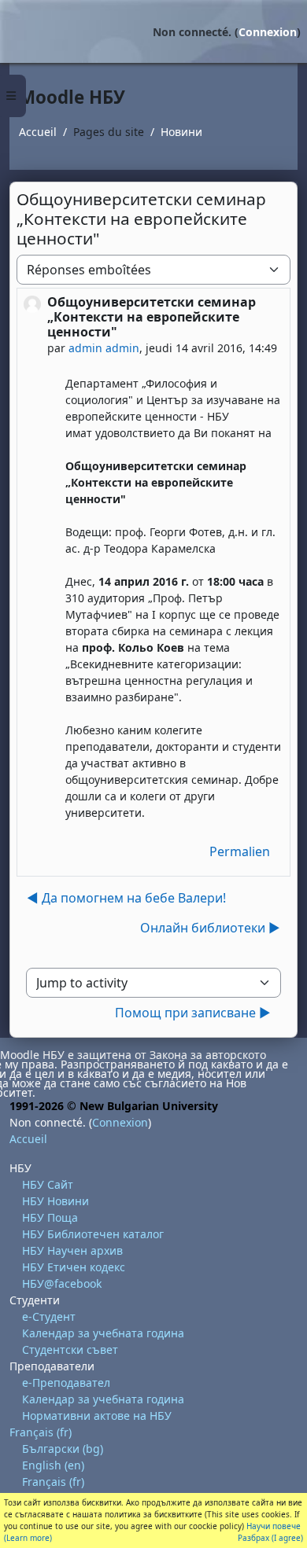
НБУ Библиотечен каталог (93, 1233)
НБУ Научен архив (72, 1250)
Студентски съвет (70, 1349)
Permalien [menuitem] (239, 851)
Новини (181, 131)
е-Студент (49, 1316)
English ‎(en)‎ (53, 1465)
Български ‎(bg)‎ (62, 1448)
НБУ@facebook (62, 1283)
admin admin (103, 347)
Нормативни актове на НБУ (97, 1415)
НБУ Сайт (47, 1184)
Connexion (268, 31)
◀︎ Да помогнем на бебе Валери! (126, 897)
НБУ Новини (55, 1200)
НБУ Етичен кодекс (73, 1266)
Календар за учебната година (103, 1333)
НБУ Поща (50, 1217)
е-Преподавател (66, 1382)
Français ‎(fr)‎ (40, 1432)
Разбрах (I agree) (270, 1537)
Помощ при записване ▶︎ (193, 1012)
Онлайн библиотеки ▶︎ (210, 927)
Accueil (38, 131)
